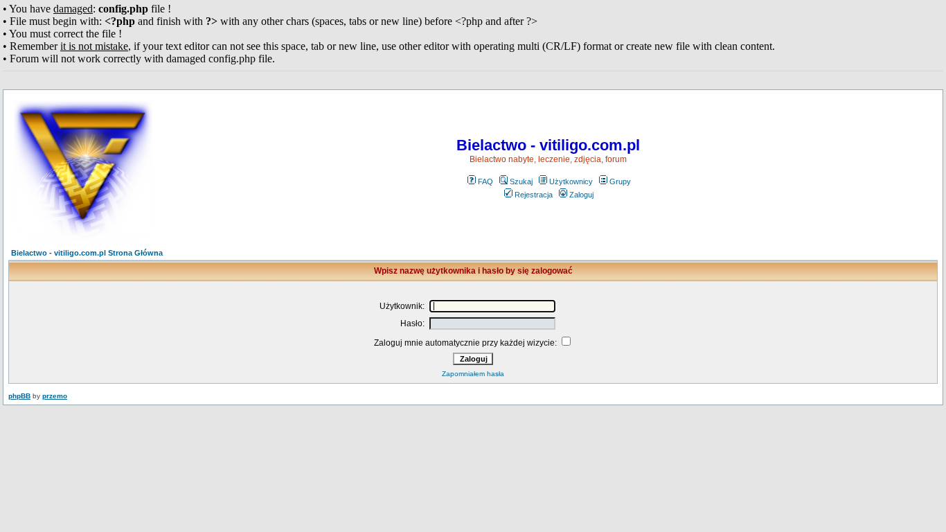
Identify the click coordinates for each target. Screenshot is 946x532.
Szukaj (521, 181)
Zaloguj (581, 194)
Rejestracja (534, 194)
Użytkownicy (571, 181)
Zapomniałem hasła (473, 374)
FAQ (485, 181)
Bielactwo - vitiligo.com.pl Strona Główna (87, 253)
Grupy (620, 181)
